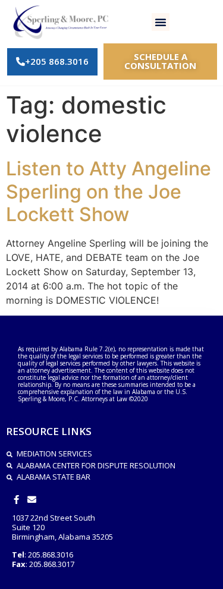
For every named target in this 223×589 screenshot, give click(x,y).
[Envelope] (31, 499)
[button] (160, 22)
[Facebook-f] (16, 499)
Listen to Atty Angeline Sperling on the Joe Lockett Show (108, 191)
